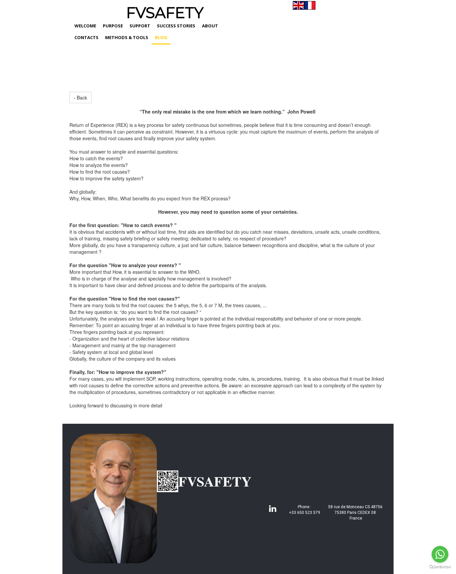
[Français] (309, 5)
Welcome (85, 26)
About (210, 26)
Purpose (113, 26)
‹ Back (80, 97)
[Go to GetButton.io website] (440, 567)
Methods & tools (126, 37)
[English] (298, 5)
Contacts (86, 37)
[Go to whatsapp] (440, 554)
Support (140, 26)
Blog (161, 37)
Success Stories (176, 26)
